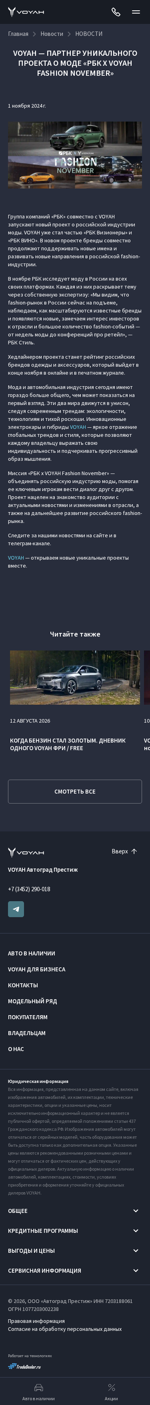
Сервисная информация (44, 1270)
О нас (16, 1049)
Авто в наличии (31, 953)
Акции (111, 1398)
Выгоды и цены (31, 1250)
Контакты (23, 985)
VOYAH (78, 426)
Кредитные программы (43, 1230)
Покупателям (28, 1017)
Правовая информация (36, 1320)
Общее (18, 1210)
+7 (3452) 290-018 (29, 889)
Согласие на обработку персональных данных (65, 1328)
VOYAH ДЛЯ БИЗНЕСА (36, 969)
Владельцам (27, 1033)
